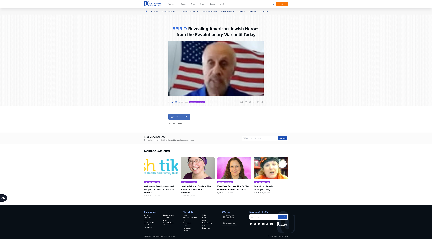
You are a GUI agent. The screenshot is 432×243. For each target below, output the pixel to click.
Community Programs (187, 11)
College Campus (168, 215)
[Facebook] (249, 102)
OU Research (148, 227)
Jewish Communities (209, 11)
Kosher (183, 4)
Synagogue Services (169, 11)
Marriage (242, 11)
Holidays (202, 4)
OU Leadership (207, 223)
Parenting (252, 11)
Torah (193, 4)
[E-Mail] (253, 102)
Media (204, 226)
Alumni (165, 220)
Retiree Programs (197, 102)
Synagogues (187, 223)
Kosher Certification (190, 218)
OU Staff (148, 196)
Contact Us (264, 11)
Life (184, 220)
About (222, 4)
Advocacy (147, 218)
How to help (206, 228)
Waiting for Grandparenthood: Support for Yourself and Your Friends (159, 189)
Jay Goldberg (175, 102)
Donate (281, 4)
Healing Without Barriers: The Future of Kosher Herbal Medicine (196, 189)
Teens (146, 215)
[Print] (262, 102)
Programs (171, 4)
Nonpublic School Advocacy (169, 224)
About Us (154, 11)
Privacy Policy (273, 236)
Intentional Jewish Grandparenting (263, 188)
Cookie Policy (283, 236)
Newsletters (187, 228)
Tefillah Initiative (226, 11)
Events (212, 4)
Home (185, 215)
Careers (186, 231)
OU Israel (166, 218)
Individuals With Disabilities (149, 224)
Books (146, 220)
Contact (185, 226)
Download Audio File (180, 117)
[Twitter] (245, 102)
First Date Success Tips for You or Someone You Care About (233, 188)
